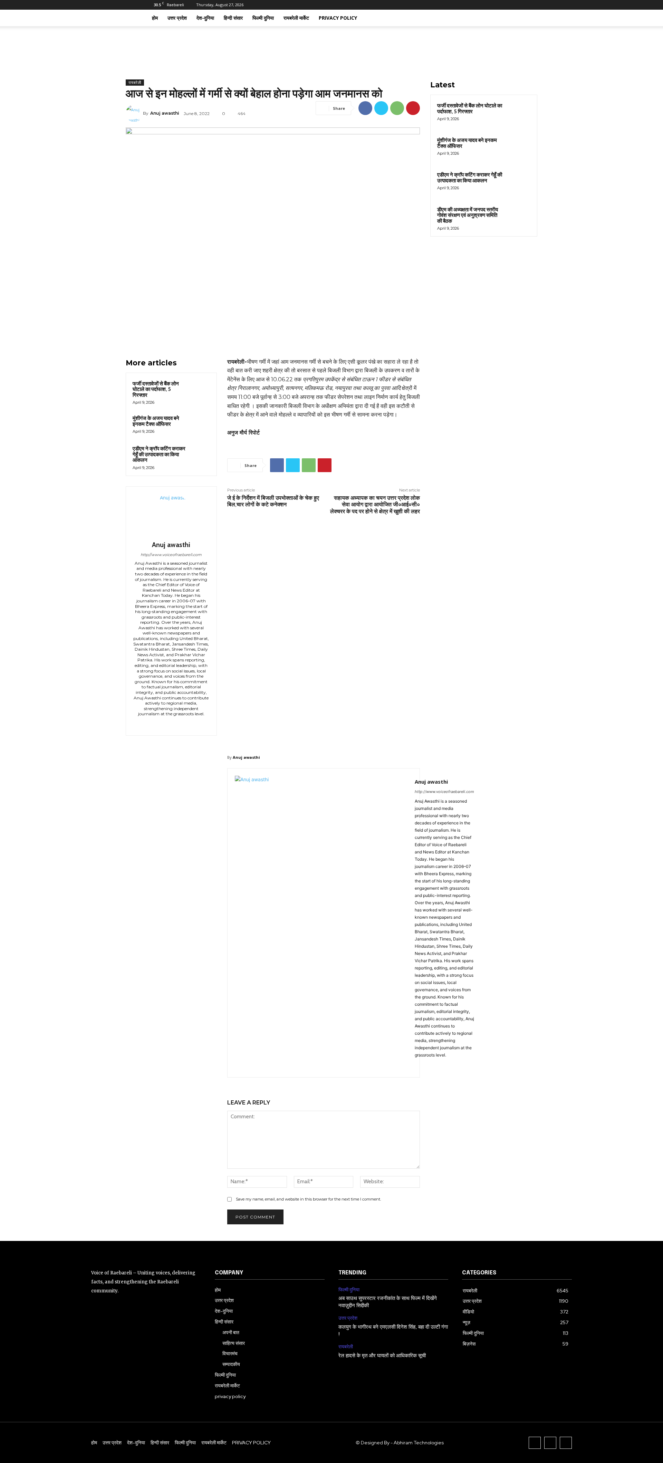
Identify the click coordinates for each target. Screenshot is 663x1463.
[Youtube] (511, 5)
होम (155, 18)
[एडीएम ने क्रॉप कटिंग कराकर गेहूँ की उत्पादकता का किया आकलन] (200, 454)
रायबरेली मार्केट (296, 18)
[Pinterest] (413, 108)
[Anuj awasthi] (134, 113)
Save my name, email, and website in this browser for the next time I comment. (308, 1199)
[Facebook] (476, 5)
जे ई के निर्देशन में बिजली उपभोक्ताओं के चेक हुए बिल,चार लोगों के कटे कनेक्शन (273, 501)
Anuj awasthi (164, 113)
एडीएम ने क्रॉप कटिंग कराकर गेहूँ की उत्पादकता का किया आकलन (159, 454)
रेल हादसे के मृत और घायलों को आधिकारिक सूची (382, 1356)
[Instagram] (488, 5)
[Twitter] (499, 5)
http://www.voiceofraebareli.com (171, 554)
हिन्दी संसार (233, 18)
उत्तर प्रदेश (177, 18)
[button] (507, 18)
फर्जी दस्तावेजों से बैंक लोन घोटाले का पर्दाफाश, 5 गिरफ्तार (156, 389)
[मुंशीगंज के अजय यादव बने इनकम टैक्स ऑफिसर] (200, 424)
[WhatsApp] (397, 108)
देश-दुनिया (205, 18)
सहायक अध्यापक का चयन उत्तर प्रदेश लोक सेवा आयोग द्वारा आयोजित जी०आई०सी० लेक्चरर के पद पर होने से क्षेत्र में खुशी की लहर (375, 504)
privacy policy (338, 18)
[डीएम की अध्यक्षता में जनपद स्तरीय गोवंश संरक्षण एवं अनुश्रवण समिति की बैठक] (518, 217)
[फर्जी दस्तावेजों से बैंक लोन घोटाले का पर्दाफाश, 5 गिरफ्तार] (200, 390)
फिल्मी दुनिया (263, 18)
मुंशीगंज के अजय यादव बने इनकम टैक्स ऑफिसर (156, 421)
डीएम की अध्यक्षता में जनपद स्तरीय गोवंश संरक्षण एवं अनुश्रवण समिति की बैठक (467, 215)
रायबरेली (134, 82)
